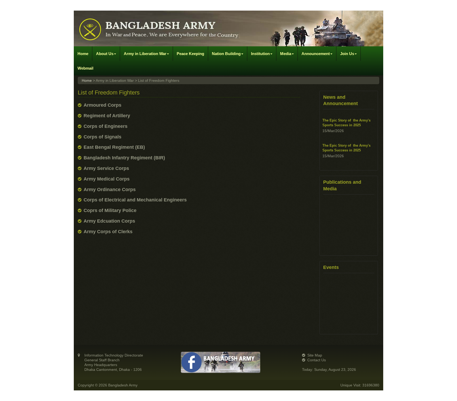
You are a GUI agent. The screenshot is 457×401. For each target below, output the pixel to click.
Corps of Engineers (105, 126)
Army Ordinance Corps (110, 189)
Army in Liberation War (145, 53)
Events (331, 267)
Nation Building (226, 53)
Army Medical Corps (107, 179)
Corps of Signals (102, 136)
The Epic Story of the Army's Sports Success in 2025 (346, 122)
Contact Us (316, 360)
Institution (260, 53)
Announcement (315, 53)
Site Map (314, 355)
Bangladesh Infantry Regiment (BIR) (124, 157)
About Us (104, 53)
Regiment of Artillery (107, 115)
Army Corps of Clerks (108, 231)
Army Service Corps (106, 168)
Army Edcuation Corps (109, 221)
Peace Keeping (190, 53)
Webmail (85, 68)
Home (82, 53)
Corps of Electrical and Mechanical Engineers (135, 199)
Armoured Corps (102, 105)
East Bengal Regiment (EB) (114, 147)
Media (285, 53)
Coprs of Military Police (110, 210)
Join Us (347, 53)
